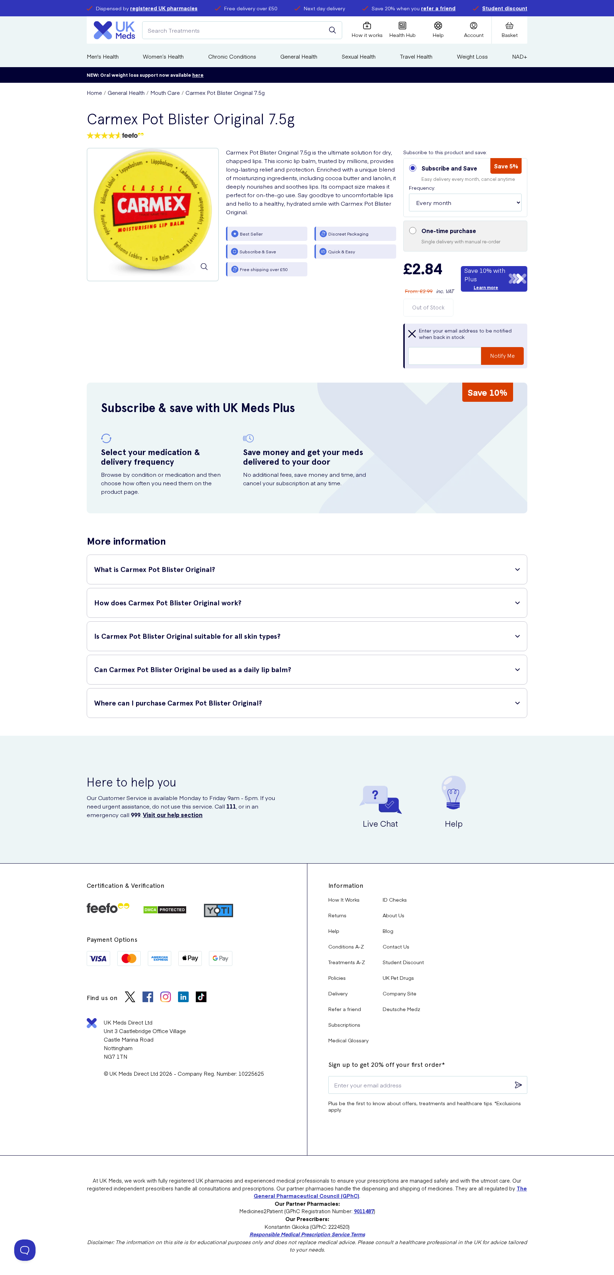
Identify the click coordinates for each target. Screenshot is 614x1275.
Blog (388, 930)
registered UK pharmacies (164, 8)
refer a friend (438, 8)
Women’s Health (163, 56)
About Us (393, 915)
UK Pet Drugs (398, 977)
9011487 (364, 1211)
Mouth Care (165, 92)
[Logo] (114, 30)
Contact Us (396, 946)
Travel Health (416, 56)
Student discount (504, 8)
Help (333, 930)
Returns (337, 915)
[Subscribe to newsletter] (518, 1085)
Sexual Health (359, 56)
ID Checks (395, 899)
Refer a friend (344, 1008)
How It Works (344, 899)
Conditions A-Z (346, 946)
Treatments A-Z (346, 962)
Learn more (486, 287)
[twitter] (130, 998)
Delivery (338, 993)
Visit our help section (173, 815)
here (198, 75)
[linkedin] (183, 998)
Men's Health (103, 56)
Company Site (399, 993)
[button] (465, 187)
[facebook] (147, 998)
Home (94, 92)
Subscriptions (344, 1024)
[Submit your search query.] (332, 30)
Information (345, 885)
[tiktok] (201, 998)
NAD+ (519, 56)
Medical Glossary (348, 1040)
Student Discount (403, 962)
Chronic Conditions (232, 56)
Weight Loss (472, 56)
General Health (298, 56)
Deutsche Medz (401, 1008)
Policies (337, 977)
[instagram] (165, 998)
